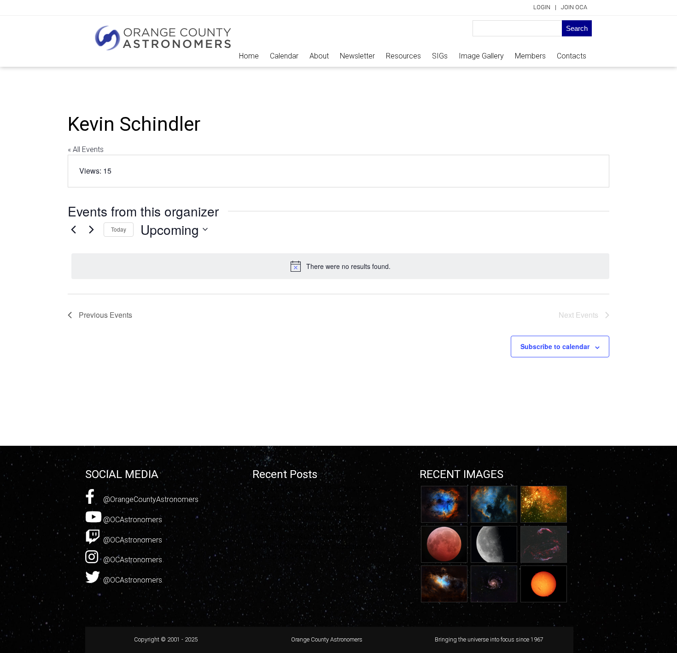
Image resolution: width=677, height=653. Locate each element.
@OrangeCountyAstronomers (149, 499)
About (319, 56)
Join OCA (574, 7)
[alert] (340, 266)
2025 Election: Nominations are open (312, 517)
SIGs (440, 56)
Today (118, 229)
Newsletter (357, 56)
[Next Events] (91, 229)
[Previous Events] (73, 229)
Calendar (284, 56)
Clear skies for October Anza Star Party (315, 508)
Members (530, 56)
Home (249, 56)
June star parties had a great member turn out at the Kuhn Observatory (313, 532)
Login (541, 7)
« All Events (86, 149)
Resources (403, 56)
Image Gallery (481, 56)
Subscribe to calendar (554, 346)
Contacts (571, 56)
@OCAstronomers (131, 519)
